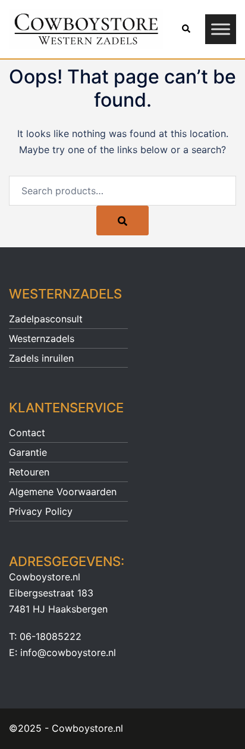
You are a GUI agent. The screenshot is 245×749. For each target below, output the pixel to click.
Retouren (29, 472)
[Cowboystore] (86, 28)
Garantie (28, 452)
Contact (27, 433)
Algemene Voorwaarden (63, 492)
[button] (185, 29)
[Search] (122, 220)
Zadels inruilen (41, 358)
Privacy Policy (41, 511)
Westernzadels (41, 338)
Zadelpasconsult (46, 319)
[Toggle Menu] (220, 29)
